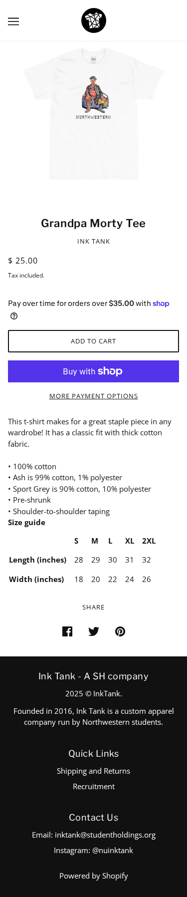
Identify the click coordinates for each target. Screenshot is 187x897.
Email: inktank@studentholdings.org (94, 835)
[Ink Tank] (93, 19)
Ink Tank (93, 241)
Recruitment (94, 786)
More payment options (93, 395)
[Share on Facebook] (67, 630)
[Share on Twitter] (93, 630)
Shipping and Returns (93, 771)
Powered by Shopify (93, 876)
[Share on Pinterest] (120, 630)
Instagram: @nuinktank (93, 850)
